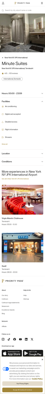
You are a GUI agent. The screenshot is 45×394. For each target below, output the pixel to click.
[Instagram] (3, 339)
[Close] (42, 359)
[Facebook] (14, 339)
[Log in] (3, 3)
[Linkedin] (26, 339)
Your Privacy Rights (22, 383)
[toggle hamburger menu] (42, 3)
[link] (12, 353)
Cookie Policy (37, 379)
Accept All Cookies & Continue (22, 390)
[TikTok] (9, 339)
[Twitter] (32, 339)
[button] (21, 49)
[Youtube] (20, 339)
